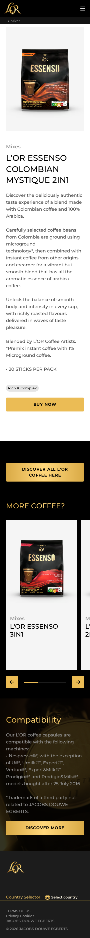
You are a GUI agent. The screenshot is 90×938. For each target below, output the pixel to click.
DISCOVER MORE (45, 827)
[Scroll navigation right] (78, 682)
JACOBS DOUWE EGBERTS (30, 921)
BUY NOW (45, 404)
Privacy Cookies (20, 916)
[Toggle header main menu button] (82, 8)
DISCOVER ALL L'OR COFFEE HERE (45, 472)
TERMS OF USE (19, 911)
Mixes (15, 21)
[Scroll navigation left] (12, 682)
